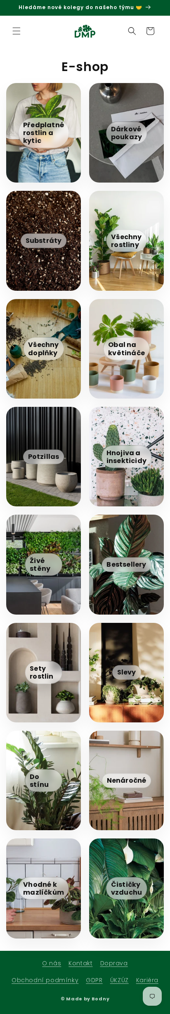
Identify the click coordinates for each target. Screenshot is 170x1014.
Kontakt (80, 963)
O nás (51, 963)
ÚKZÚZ (119, 980)
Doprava (114, 963)
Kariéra (147, 980)
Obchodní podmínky (45, 980)
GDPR (94, 980)
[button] (16, 31)
